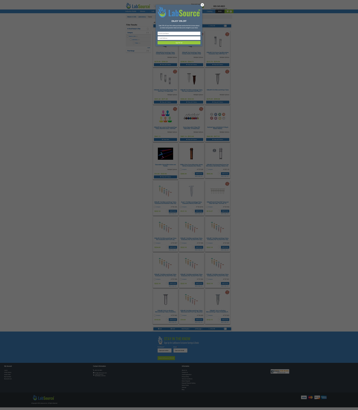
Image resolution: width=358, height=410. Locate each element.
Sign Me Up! (179, 43)
